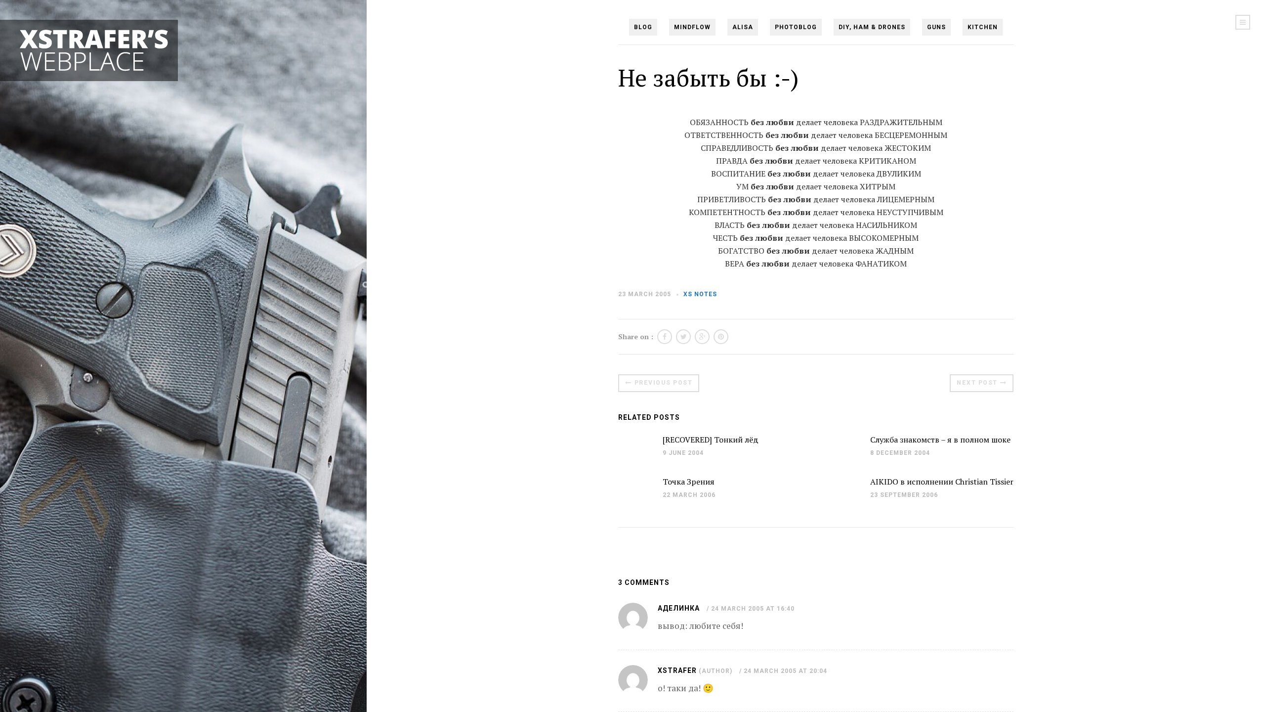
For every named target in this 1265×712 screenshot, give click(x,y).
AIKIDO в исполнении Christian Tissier (941, 481)
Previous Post (663, 382)
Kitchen (983, 27)
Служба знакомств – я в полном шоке (940, 439)
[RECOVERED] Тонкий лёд (711, 439)
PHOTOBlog (796, 27)
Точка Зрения (689, 481)
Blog (643, 27)
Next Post (977, 382)
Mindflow (692, 27)
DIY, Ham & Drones (872, 27)
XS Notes (700, 294)
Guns (936, 27)
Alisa (742, 27)
